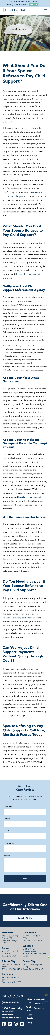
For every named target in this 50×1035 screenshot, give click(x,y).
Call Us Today (25, 918)
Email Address (9, 831)
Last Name (7, 819)
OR (31, 4)
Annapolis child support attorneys (19, 617)
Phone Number (9, 843)
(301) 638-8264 (16, 4)
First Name (8, 806)
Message (7, 855)
